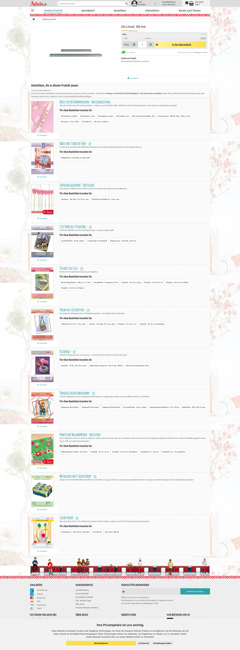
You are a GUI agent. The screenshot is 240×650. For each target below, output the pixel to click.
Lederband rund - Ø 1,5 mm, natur (73, 324)
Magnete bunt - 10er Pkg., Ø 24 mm (123, 241)
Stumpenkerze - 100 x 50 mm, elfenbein (75, 532)
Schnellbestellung (168, 2)
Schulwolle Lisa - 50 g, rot (149, 451)
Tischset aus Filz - (70, 268)
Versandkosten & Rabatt (84, 597)
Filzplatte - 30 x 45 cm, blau (131, 282)
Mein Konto (80, 604)
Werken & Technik (53, 10)
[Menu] (32, 10)
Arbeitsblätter (152, 10)
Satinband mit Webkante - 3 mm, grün (105, 199)
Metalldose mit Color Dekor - (76, 476)
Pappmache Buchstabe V (70, 407)
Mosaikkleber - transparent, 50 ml (106, 282)
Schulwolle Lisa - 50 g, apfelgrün (173, 451)
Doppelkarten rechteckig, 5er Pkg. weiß (75, 157)
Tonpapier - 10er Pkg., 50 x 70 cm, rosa (75, 199)
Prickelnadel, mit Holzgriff (97, 241)
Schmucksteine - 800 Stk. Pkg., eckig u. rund (174, 116)
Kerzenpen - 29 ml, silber (70, 121)
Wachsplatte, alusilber (69, 116)
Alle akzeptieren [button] (101, 643)
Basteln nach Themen (190, 10)
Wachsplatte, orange (105, 116)
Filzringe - (66, 351)
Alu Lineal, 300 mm (101, 121)
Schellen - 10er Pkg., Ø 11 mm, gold (102, 324)
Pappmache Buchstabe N (111, 407)
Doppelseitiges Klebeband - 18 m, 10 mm (164, 407)
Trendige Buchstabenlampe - (76, 392)
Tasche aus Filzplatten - (73, 309)
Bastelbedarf (88, 10)
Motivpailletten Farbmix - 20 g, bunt (74, 451)
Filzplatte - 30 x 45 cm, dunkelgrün (152, 324)
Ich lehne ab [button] (143, 643)
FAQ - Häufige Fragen (83, 600)
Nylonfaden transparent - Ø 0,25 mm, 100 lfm (106, 365)
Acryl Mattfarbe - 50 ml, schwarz (72, 241)
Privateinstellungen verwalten (87, 607)
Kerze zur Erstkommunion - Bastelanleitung (85, 101)
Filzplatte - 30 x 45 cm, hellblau (177, 282)
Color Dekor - (67, 517)
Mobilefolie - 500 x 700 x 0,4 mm (193, 407)
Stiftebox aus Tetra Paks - (74, 226)
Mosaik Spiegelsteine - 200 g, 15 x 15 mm (75, 282)
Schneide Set (86, 121)
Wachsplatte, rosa (122, 116)
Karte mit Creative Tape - (74, 143)
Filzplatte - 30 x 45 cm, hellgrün (72, 288)
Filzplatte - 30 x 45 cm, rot (153, 282)
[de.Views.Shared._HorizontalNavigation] (33, 19)
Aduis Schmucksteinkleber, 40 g (143, 116)
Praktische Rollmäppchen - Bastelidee (80, 434)
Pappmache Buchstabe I (90, 407)
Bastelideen (120, 10)
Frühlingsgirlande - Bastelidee (77, 185)
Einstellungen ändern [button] (162, 643)
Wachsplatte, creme (87, 116)
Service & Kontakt (168, 4)
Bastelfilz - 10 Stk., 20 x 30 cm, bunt (74, 365)
